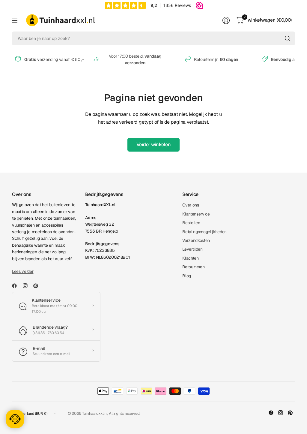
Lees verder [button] (22, 271)
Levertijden (192, 249)
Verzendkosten (196, 240)
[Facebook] (17, 286)
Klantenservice (196, 214)
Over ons (190, 205)
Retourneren (193, 267)
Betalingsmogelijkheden (204, 231)
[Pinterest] (38, 286)
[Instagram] (27, 286)
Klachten (190, 258)
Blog (186, 276)
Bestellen (191, 222)
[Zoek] (287, 38)
